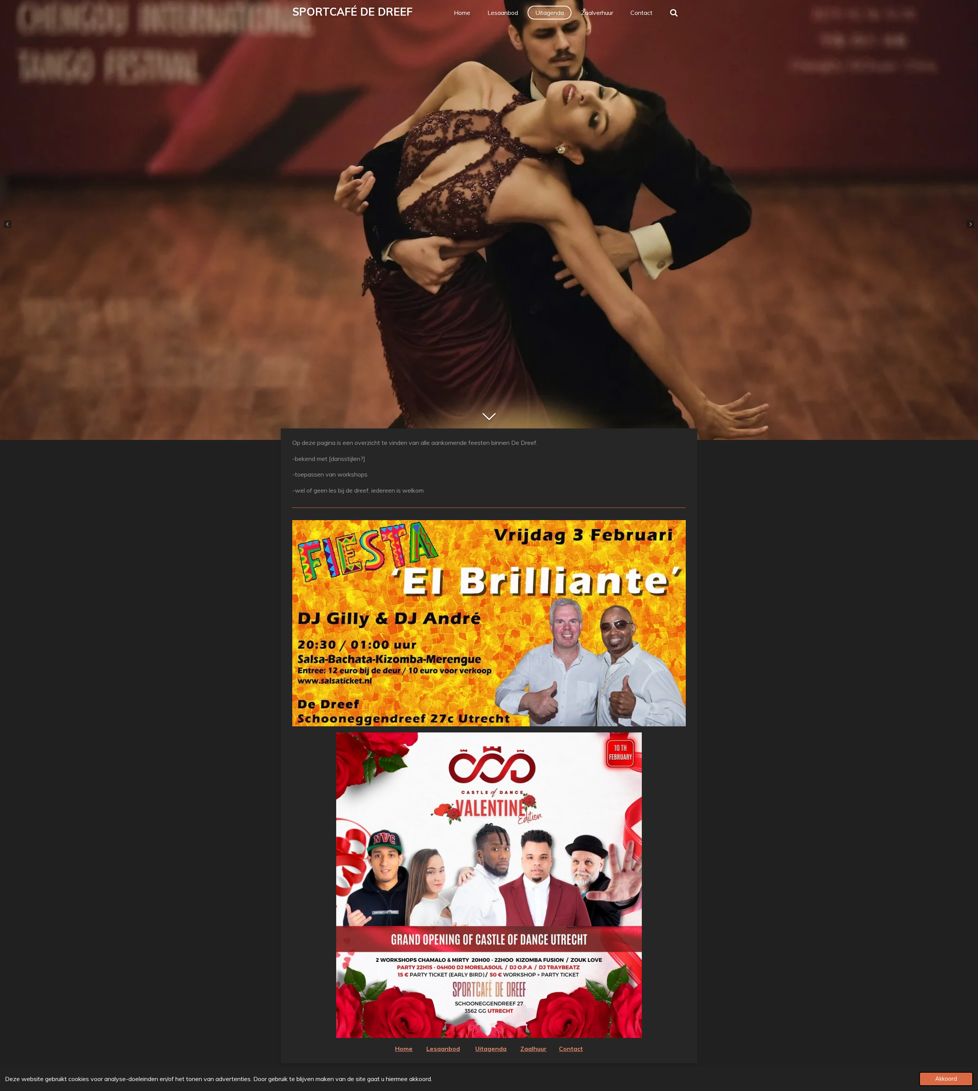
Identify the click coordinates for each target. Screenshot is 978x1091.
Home (404, 1048)
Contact (571, 1048)
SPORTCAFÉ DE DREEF (352, 11)
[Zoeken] (674, 12)
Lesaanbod (443, 1048)
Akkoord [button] (946, 1078)
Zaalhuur (533, 1048)
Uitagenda (491, 1048)
